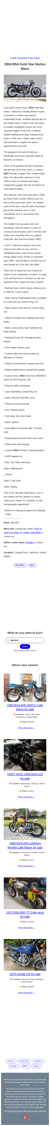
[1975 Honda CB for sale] (25, 970)
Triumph (13, 1066)
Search (25, 646)
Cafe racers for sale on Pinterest (34, 1111)
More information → (26, 728)
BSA (31, 565)
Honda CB (23, 1061)
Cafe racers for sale (25, 58)
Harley (36, 1066)
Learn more (39, 1107)
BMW (25, 1066)
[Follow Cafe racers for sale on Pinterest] (25, 1119)
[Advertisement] (25, 26)
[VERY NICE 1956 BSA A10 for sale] (25, 770)
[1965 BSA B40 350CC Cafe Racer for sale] (25, 701)
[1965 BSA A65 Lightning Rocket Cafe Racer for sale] (25, 839)
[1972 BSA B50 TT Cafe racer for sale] (25, 908)
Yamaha (37, 1061)
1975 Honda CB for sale (25, 974)
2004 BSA (19, 565)
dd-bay (29, 542)
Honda (10, 1061)
